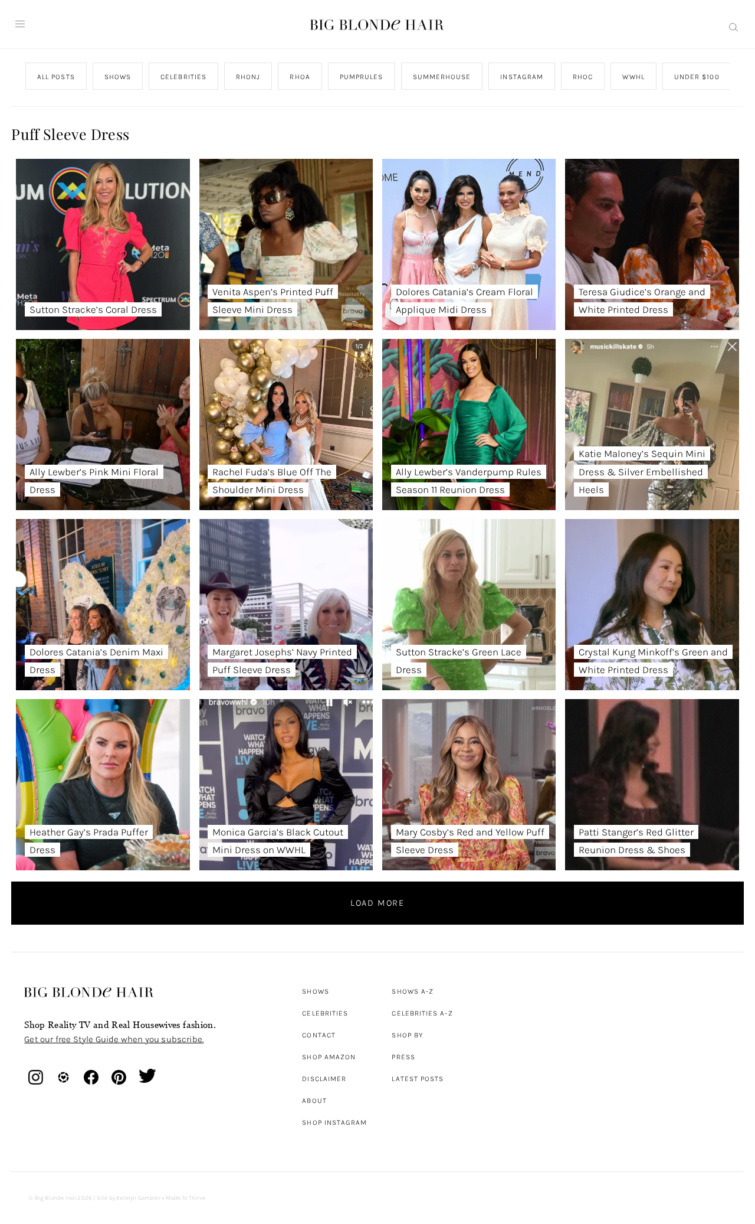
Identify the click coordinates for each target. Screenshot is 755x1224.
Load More (377, 902)
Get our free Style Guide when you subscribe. (113, 1039)
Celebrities (325, 1013)
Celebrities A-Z (422, 1013)
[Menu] (20, 24)
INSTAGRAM (522, 77)
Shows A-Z (413, 991)
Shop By (407, 1035)
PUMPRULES (361, 77)
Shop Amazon (329, 1057)
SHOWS (117, 77)
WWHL (634, 77)
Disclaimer (324, 1079)
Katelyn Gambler (138, 1198)
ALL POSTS (56, 77)
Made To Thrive (185, 1198)
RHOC (583, 77)
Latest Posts (418, 1079)
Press (403, 1057)
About (314, 1100)
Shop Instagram (334, 1122)
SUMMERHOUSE (442, 77)
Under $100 (697, 77)
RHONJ (248, 77)
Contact (319, 1035)
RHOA (300, 77)
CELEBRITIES (183, 77)
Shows (315, 991)
